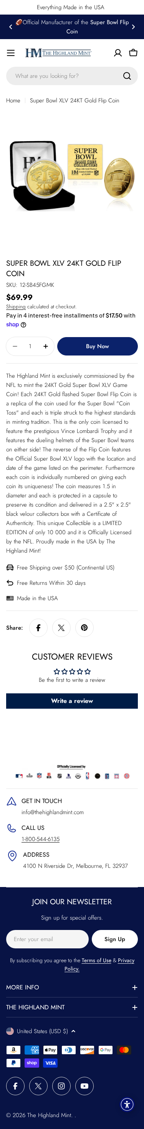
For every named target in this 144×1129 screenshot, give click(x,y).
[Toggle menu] (10, 53)
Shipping (16, 306)
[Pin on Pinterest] (84, 628)
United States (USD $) (42, 1031)
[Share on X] (61, 628)
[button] (10, 26)
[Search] (127, 76)
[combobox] (72, 76)
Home (13, 100)
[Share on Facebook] (38, 628)
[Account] (117, 53)
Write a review (72, 700)
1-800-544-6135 (41, 839)
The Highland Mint (49, 1115)
